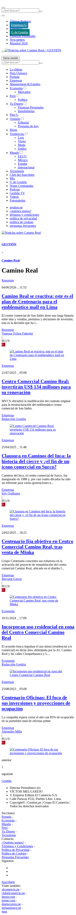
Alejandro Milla (12, 731)
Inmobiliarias (26, 111)
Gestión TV (17, 193)
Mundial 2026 (19, 43)
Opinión (15, 119)
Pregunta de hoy (28, 126)
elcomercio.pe (10, 889)
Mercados (24, 92)
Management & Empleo (25, 84)
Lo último (16, 69)
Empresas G (19, 25)
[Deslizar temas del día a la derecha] (3, 51)
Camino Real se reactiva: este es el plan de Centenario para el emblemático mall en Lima (37, 301)
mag (4, 911)
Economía (16, 88)
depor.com (8, 896)
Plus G (14, 114)
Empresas (16, 28)
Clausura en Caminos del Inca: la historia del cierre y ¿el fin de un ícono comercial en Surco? (36, 461)
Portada (14, 77)
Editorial (23, 122)
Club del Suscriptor (22, 174)
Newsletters (17, 39)
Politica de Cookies (14, 853)
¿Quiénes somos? (13, 842)
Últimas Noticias (20, 21)
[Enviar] (40, 11)
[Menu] (3, 7)
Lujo (21, 137)
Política (22, 99)
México (23, 160)
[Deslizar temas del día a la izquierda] (3, 15)
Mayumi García (12, 579)
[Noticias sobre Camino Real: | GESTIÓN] (33, 50)
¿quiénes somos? (20, 211)
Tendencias (17, 134)
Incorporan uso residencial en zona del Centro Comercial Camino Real (38, 632)
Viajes (22, 141)
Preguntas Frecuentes (15, 857)
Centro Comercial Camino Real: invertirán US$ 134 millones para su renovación (36, 387)
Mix (12, 178)
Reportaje (8, 280)
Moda (21, 145)
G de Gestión (19, 32)
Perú (13, 96)
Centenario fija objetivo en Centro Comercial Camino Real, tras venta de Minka (37, 547)
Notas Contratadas (21, 185)
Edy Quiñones (11, 493)
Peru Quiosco (18, 73)
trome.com (8, 900)
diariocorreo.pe (11, 904)
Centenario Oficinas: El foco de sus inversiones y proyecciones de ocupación (36, 703)
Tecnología (17, 171)
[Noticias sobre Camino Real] (21, 232)
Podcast (15, 189)
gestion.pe (16, 207)
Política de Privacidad (15, 850)
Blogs (13, 130)
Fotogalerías (17, 200)
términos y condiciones (24, 214)
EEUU (22, 156)
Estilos (22, 148)
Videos (14, 197)
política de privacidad (23, 218)
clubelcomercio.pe (13, 893)
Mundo (14, 152)
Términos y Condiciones (17, 846)
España (22, 163)
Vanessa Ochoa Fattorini (17, 333)
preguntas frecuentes (23, 225)
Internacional (26, 167)
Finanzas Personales (22, 36)
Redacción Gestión (14, 419)
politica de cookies (21, 222)
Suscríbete (8, 882)
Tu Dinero (16, 103)
